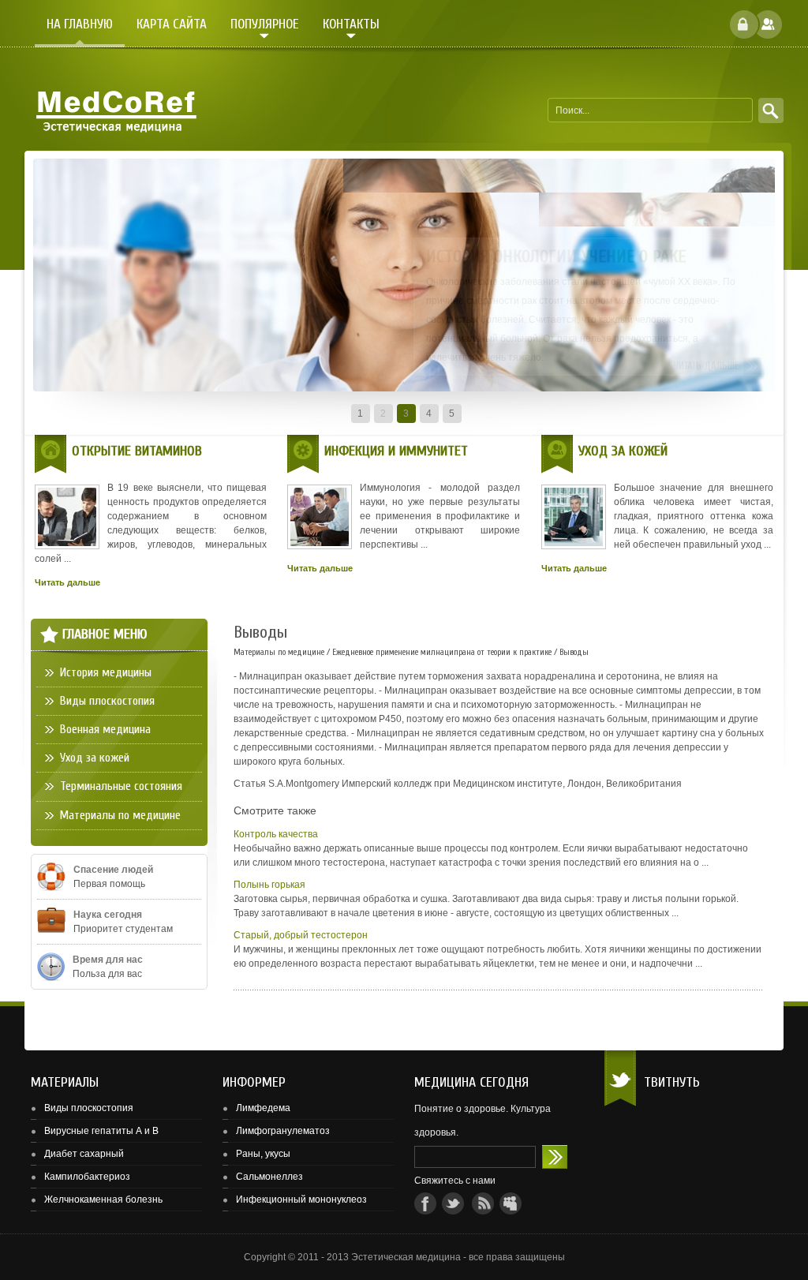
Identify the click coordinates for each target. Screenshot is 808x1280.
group (510, 1203)
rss (483, 1203)
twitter (453, 1203)
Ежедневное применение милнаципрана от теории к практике (442, 652)
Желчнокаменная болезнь (103, 1199)
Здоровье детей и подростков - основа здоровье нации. (554, 1157)
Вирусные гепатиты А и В (101, 1130)
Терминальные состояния (121, 786)
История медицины (106, 672)
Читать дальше (706, 366)
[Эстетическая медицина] (114, 111)
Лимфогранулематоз (283, 1130)
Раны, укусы (263, 1153)
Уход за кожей (94, 757)
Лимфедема (263, 1107)
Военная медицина (105, 729)
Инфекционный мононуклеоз (301, 1199)
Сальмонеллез (269, 1176)
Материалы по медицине (279, 652)
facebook (425, 1203)
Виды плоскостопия (107, 701)
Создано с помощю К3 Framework (753, 1263)
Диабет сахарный (84, 1153)
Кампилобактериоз (87, 1176)
